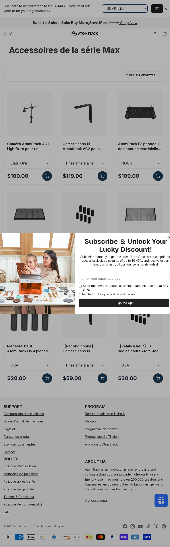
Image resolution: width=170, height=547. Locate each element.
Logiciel (9, 429)
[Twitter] (156, 526)
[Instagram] (132, 526)
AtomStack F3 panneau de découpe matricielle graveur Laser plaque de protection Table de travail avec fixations (139, 146)
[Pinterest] (163, 526)
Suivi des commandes (19, 444)
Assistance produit (17, 436)
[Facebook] (125, 526)
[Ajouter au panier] (47, 176)
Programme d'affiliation (102, 436)
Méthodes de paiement (21, 474)
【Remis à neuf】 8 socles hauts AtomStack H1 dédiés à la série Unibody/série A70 (139, 348)
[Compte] (155, 33)
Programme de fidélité (101, 429)
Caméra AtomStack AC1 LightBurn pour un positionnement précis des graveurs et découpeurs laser (28, 146)
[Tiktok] (148, 526)
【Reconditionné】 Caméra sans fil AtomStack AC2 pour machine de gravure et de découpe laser (82, 348)
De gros (91, 421)
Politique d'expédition (20, 466)
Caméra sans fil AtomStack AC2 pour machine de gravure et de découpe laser (82, 146)
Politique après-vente (19, 481)
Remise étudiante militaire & (105, 414)
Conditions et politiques (49, 526)
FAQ (7, 512)
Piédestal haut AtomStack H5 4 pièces (27, 348)
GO (157, 8)
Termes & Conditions (19, 496)
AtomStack (21, 526)
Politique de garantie (19, 489)
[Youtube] (140, 526)
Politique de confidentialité (23, 504)
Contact (9, 452)
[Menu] (5, 33)
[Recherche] (11, 33)
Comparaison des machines (24, 414)
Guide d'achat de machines (24, 421)
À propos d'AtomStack (101, 444)
